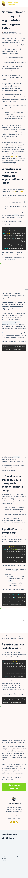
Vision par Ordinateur (16, 33)
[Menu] (25, 3)
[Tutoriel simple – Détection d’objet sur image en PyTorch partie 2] (14, 870)
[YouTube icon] (17, 822)
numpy (20, 191)
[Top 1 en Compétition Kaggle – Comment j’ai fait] (14, 848)
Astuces (4, 33)
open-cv (13, 191)
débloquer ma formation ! (14, 786)
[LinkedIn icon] (11, 822)
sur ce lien (14, 156)
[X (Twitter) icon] (14, 822)
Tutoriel (8, 33)
